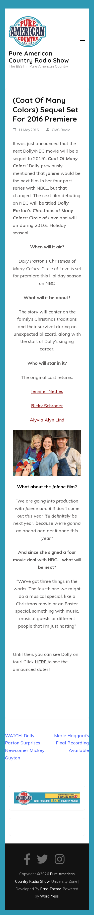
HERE (41, 662)
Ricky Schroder (47, 405)
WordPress (49, 896)
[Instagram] (59, 861)
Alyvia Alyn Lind (47, 420)
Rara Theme (50, 888)
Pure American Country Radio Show (39, 57)
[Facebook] (27, 861)
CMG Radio (61, 130)
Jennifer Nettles (47, 391)
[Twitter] (42, 861)
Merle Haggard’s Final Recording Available (71, 743)
